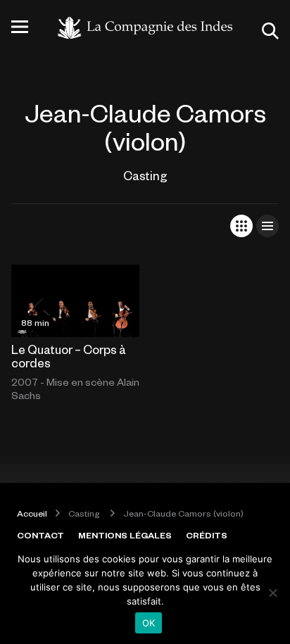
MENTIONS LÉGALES (125, 535)
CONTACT (40, 535)
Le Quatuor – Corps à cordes (68, 355)
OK (149, 623)
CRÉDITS (206, 535)
